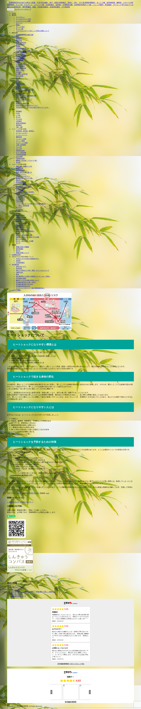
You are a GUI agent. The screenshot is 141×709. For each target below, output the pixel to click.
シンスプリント (21, 194)
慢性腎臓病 (19, 249)
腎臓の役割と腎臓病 (22, 247)
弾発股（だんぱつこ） (23, 176)
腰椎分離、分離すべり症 (24, 166)
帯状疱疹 (19, 72)
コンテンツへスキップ (23, 9)
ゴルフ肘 (19, 148)
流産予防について (17, 587)
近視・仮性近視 (21, 42)
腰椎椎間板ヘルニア (22, 229)
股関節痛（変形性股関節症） (25, 231)
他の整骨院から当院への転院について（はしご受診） (33, 276)
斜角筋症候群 (20, 215)
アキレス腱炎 (20, 196)
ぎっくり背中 (20, 27)
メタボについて (26, 502)
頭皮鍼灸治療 (20, 84)
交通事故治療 (16, 255)
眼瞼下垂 (19, 40)
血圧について (13, 502)
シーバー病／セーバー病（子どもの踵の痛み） (31, 203)
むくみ (18, 82)
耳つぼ (18, 117)
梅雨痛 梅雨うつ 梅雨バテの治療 (27, 237)
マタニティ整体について (24, 99)
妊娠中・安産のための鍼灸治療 (26, 95)
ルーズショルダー (22, 133)
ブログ (18, 493)
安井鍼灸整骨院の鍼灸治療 (24, 35)
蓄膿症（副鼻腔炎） (22, 88)
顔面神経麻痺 (20, 58)
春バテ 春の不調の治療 (24, 235)
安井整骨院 (15, 264)
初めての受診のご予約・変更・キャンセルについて (32, 270)
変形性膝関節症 (21, 182)
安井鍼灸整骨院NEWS (23, 286)
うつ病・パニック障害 (23, 50)
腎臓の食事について (22, 253)
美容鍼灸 (19, 111)
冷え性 (18, 78)
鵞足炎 (18, 180)
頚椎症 (18, 213)
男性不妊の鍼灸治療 (22, 103)
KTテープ (19, 23)
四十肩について (17, 594)
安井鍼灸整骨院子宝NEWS (24, 284)
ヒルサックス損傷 (22, 143)
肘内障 (18, 260)
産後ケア (19, 101)
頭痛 (17, 37)
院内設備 (19, 268)
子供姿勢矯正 (20, 262)
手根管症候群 (20, 158)
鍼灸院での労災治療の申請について (27, 280)
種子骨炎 (19, 207)
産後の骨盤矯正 (21, 123)
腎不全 (18, 251)
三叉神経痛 (19, 60)
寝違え (18, 25)
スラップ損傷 (20, 141)
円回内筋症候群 (21, 154)
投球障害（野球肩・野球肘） (25, 131)
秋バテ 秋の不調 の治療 (24, 241)
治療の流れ (19, 272)
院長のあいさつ (21, 266)
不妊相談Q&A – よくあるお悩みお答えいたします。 (33, 107)
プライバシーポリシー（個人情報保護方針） (30, 288)
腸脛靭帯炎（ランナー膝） (24, 178)
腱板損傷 (19, 137)
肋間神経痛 (19, 225)
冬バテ (18, 243)
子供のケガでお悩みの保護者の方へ (27, 258)
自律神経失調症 (21, 48)
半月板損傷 (19, 190)
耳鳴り (18, 62)
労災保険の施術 (21, 278)
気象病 (18, 46)
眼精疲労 (19, 38)
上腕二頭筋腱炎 (21, 145)
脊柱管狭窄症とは (22, 227)
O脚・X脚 (19, 127)
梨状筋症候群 (20, 170)
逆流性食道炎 (20, 44)
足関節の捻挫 (20, 198)
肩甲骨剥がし (20, 221)
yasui (47, 493)
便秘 (17, 80)
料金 (17, 274)
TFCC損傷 (19, 156)
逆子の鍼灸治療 (21, 97)
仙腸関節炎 (19, 168)
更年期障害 (19, 76)
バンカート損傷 (21, 139)
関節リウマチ (20, 70)
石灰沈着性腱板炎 (22, 219)
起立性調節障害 (21, 56)
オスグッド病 (20, 188)
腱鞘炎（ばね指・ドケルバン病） (27, 160)
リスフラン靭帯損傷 (22, 205)
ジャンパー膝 (20, 184)
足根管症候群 (20, 200)
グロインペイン (21, 174)
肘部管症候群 (20, 150)
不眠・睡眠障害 (21, 52)
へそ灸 (18, 115)
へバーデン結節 (21, 223)
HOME (14, 13)
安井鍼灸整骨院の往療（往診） (26, 282)
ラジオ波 (19, 119)
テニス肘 (19, 147)
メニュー (10, 9)
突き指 (18, 162)
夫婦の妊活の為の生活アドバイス (27, 105)
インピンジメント (22, 135)
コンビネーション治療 (23, 21)
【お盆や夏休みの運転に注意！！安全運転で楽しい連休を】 (33, 592)
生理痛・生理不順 (22, 74)
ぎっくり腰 (19, 29)
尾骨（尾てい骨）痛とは (24, 172)
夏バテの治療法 (21, 239)
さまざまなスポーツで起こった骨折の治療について (32, 31)
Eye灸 (18, 113)
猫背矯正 (19, 125)
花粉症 (18, 86)
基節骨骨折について (18, 596)
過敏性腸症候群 (21, 68)
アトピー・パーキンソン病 (24, 90)
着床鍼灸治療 (20, 93)
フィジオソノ (20, 17)
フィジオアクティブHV (23, 19)
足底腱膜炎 (19, 209)
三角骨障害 (19, 202)
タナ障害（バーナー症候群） (25, 192)
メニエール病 (20, 64)
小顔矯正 (19, 121)
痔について (15, 589)
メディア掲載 (16, 290)
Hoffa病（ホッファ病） (23, 186)
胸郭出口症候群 (21, 217)
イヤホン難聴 (20, 54)
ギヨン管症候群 (21, 152)
